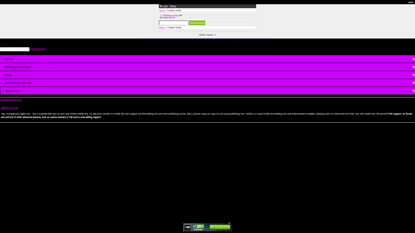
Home (162, 10)
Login (165, 6)
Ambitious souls (170, 15)
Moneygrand (13, 100)
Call (2, 100)
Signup (173, 6)
